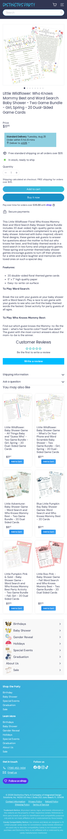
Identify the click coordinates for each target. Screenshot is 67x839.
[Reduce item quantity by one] (5, 172)
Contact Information (15, 801)
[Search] (61, 12)
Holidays (7, 734)
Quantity (8, 166)
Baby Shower (10, 696)
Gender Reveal (11, 730)
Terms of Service (41, 804)
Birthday (7, 692)
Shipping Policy (22, 804)
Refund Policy (51, 801)
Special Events (11, 701)
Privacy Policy (35, 801)
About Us (8, 747)
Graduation (9, 705)
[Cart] (54, 4)
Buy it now (33, 197)
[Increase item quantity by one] (16, 172)
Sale (5, 709)
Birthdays (8, 722)
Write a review (33, 361)
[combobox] (33, 12)
